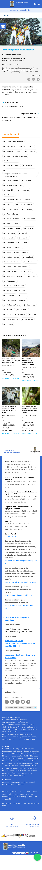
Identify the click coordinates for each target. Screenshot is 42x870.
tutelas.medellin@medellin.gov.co (20, 595)
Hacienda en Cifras (14, 228)
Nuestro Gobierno (13, 271)
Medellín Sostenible (14, 247)
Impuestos (11, 233)
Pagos (34, 276)
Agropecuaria (28, 146)
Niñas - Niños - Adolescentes (17, 267)
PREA (24, 295)
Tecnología (29, 319)
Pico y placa (11, 295)
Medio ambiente (13, 257)
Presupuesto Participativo (16, 300)
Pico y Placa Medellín (28, 766)
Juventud (10, 243)
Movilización (32, 262)
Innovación (11, 238)
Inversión (25, 238)
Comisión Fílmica (13, 166)
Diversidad (10, 190)
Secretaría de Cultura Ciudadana (13, 61)
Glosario (5, 753)
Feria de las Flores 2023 (14, 106)
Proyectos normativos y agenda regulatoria (19, 737)
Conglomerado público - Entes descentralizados (15, 175)
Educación (10, 195)
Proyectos (31, 305)
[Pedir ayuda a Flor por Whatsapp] (37, 857)
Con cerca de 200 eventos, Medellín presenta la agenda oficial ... (30, 409)
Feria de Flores (12, 214)
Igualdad (31, 228)
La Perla (24, 243)
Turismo (10, 324)
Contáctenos (10, 536)
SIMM (34, 314)
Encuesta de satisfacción (12, 751)
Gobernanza (31, 219)
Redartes (10, 310)
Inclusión (25, 233)
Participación (11, 281)
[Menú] (3, 4)
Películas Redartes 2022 (16, 290)
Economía (25, 190)
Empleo (9, 204)
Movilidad (29, 257)
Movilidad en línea (13, 262)
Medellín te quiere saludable (17, 252)
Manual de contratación (16, 763)
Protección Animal (13, 305)
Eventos (28, 209)
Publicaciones (31, 739)
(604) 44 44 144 (34, 826)
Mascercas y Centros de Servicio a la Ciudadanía (20, 656)
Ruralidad (24, 310)
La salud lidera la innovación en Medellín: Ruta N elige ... (9, 409)
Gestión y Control (13, 219)
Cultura (28, 180)
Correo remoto (8, 748)
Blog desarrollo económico (17, 156)
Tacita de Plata (12, 319)
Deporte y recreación (15, 185)
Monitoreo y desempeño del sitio (15, 756)
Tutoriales (14, 766)
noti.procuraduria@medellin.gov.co (20, 582)
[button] (34, 4)
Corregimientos (12, 180)
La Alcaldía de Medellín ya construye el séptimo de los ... (29, 362)
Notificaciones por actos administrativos (18, 724)
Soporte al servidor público (13, 739)
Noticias (6, 15)
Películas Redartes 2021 (15, 286)
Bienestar (32, 151)
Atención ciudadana (14, 151)
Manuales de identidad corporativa (24, 753)
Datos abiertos (19, 775)
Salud (9, 314)
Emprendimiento (26, 204)
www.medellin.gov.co (14, 641)
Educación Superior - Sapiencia (18, 200)
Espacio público (12, 209)
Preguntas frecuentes (24, 748)
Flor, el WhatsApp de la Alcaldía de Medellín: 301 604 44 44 (20, 644)
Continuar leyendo (10, 379)
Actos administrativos (15, 142)
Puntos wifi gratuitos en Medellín (15, 768)
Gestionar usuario (31, 751)
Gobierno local (12, 223)
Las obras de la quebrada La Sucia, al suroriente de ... (11, 361)
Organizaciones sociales (15, 276)
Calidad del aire (12, 161)
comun (29, 166)
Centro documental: (10, 720)
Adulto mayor (12, 146)
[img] (3, 4)
